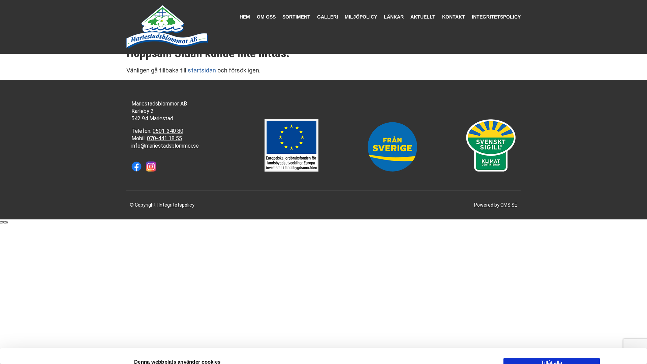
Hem (245, 17)
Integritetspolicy (496, 17)
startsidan (202, 70)
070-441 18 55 (164, 138)
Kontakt (453, 17)
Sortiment (296, 17)
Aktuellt (422, 17)
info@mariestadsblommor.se (165, 146)
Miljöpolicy (361, 17)
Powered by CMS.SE (495, 205)
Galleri (327, 17)
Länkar (394, 17)
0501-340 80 (168, 131)
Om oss (266, 17)
